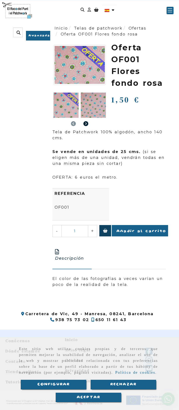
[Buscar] (82, 10)
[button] (89, 10)
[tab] (72, 255)
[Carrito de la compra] (96, 10)
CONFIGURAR (53, 384)
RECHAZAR (123, 384)
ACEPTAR (88, 397)
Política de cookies (135, 372)
